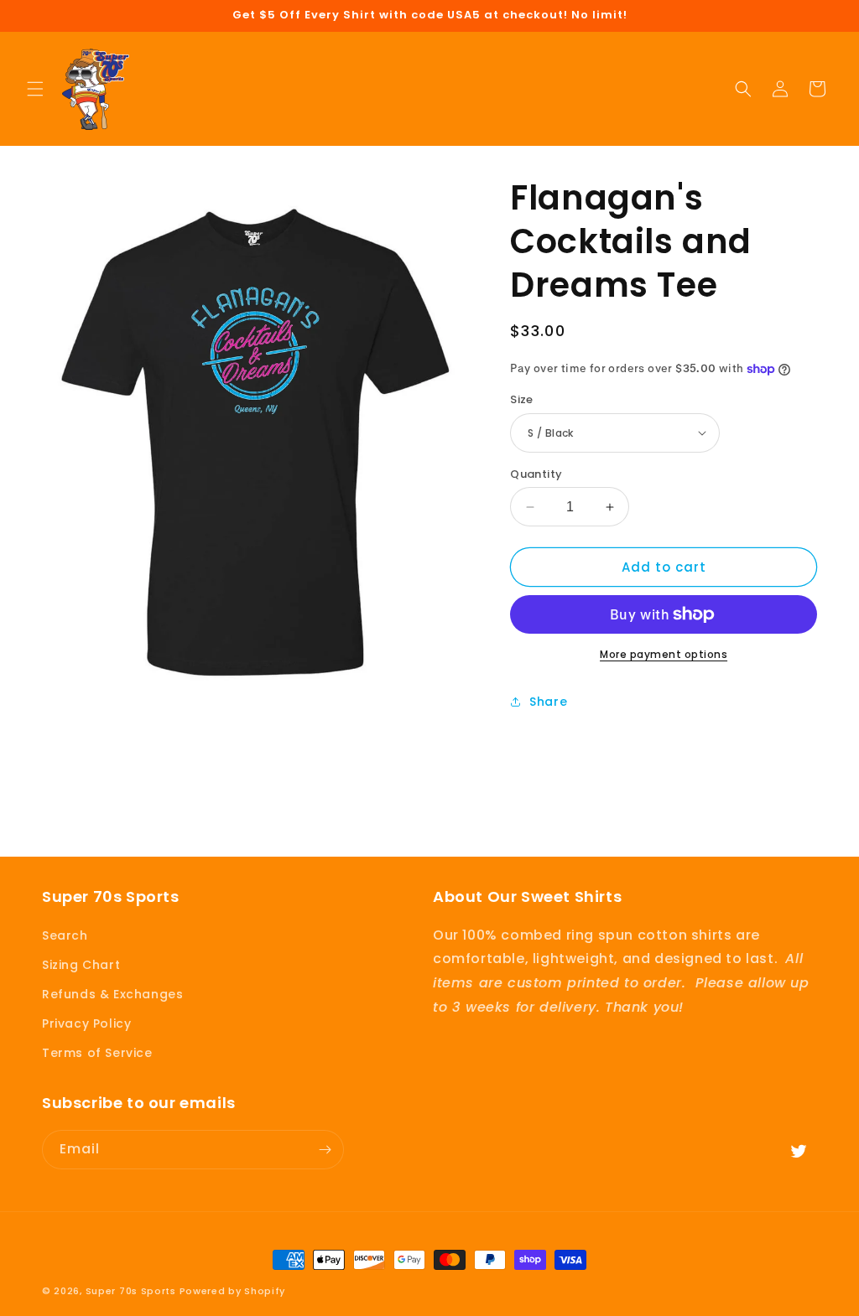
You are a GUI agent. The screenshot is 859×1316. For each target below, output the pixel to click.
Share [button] (548, 701)
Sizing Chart (81, 964)
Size (522, 399)
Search (65, 935)
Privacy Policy (86, 1023)
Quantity (536, 474)
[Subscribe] (324, 1149)
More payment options (663, 654)
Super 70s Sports (131, 1291)
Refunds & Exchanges (112, 994)
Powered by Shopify (233, 1291)
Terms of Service (97, 1052)
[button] (35, 88)
